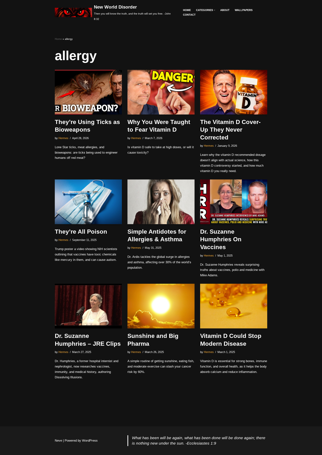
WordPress (90, 440)
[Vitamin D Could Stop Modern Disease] (233, 306)
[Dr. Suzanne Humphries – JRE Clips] (88, 306)
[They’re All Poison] (88, 201)
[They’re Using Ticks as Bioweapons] (88, 92)
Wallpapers (243, 10)
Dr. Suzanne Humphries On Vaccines (221, 239)
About (225, 10)
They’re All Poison (81, 231)
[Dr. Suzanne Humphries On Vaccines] (233, 201)
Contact (189, 14)
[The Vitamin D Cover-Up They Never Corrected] (233, 92)
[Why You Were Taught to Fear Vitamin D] (161, 92)
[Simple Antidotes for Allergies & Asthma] (161, 201)
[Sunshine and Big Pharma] (161, 306)
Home (187, 10)
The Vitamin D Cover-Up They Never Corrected (230, 130)
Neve (58, 440)
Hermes (63, 138)
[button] (214, 10)
